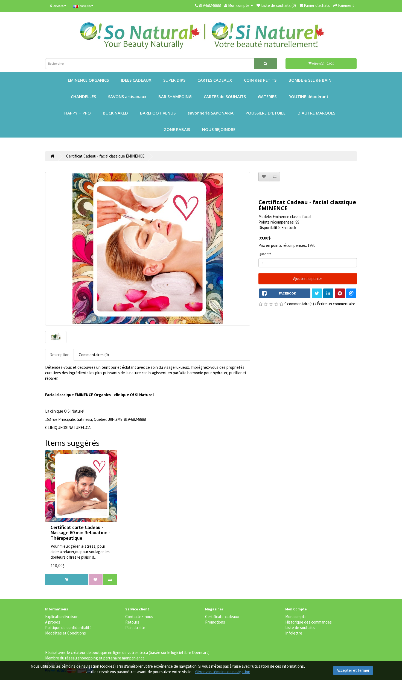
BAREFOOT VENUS (158, 113)
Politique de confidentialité (68, 627)
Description (59, 354)
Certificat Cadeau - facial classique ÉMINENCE (105, 156)
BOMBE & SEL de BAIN (310, 80)
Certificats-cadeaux (222, 616)
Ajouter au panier (307, 278)
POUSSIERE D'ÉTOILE (266, 113)
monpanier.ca (133, 658)
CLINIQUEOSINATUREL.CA (68, 427)
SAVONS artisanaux (127, 96)
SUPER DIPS (174, 80)
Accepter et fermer (353, 670)
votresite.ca (137, 652)
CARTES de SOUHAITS (225, 96)
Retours (132, 622)
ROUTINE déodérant (308, 96)
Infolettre (293, 633)
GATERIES (267, 96)
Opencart (200, 652)
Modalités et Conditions (65, 633)
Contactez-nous (139, 616)
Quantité (264, 254)
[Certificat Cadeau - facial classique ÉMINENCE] (147, 248)
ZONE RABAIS (177, 129)
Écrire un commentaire (336, 303)
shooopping (88, 658)
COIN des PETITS (260, 80)
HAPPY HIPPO (77, 113)
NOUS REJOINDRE (218, 129)
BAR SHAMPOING (175, 96)
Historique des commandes (308, 622)
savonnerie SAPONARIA (211, 113)
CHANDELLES (83, 96)
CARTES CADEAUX (214, 80)
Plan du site (135, 627)
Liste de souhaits (300, 627)
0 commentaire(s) (299, 303)
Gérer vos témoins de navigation (222, 671)
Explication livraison (61, 616)
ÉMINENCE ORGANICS (88, 80)
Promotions (215, 622)
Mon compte (296, 616)
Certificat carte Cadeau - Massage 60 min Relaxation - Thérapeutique (80, 532)
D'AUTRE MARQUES (316, 113)
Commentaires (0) (94, 354)
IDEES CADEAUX (136, 80)
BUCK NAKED (115, 113)
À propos (52, 622)
